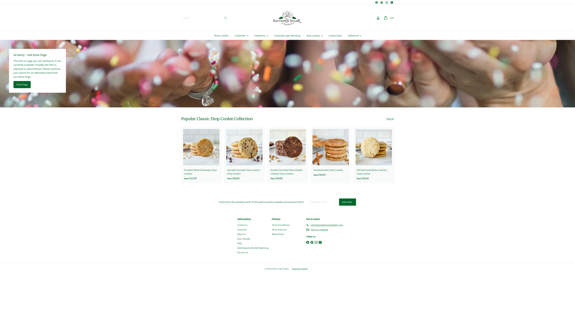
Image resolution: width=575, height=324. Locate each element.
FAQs (239, 243)
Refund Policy (278, 234)
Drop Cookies (313, 35)
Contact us (242, 225)
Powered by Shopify (300, 268)
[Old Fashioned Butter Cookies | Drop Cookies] (374, 155)
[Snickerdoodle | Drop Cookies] (331, 153)
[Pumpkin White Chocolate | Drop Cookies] (201, 155)
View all (390, 118)
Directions (242, 229)
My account (242, 252)
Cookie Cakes (335, 35)
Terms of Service (279, 229)
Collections (260, 35)
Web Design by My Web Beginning (252, 247)
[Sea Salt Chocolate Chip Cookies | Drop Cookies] (244, 155)
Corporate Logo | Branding (287, 35)
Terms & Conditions (281, 225)
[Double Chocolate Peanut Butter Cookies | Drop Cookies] (287, 155)
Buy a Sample (243, 238)
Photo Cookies (221, 35)
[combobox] (205, 18)
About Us (241, 234)
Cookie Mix (240, 35)
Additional (353, 35)
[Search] (225, 18)
